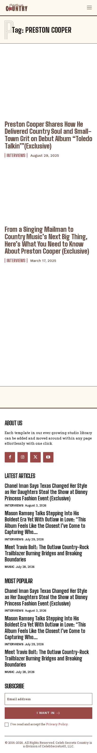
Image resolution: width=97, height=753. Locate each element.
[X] (35, 457)
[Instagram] (22, 457)
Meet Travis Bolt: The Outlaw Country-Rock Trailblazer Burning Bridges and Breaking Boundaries (47, 553)
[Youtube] (48, 457)
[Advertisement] (48, 335)
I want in (46, 713)
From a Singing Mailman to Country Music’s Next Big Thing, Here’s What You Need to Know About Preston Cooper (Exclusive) (47, 240)
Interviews (16, 155)
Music (9, 567)
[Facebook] (10, 457)
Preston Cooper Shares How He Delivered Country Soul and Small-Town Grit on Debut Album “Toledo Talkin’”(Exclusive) (48, 135)
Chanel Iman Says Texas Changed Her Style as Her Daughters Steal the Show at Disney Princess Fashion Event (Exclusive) (46, 492)
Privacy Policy (57, 724)
